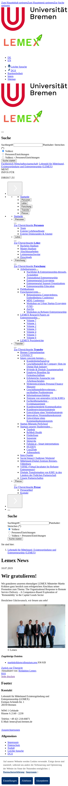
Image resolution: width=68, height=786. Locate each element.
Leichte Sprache (16, 751)
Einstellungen (10, 780)
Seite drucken (8, 676)
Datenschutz (14, 745)
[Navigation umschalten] (2, 132)
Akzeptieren (42, 780)
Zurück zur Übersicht (12, 668)
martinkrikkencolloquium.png (23, 662)
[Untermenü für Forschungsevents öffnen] (39, 292)
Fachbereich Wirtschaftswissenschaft (19, 163)
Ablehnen (26, 780)
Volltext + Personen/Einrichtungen (22, 157)
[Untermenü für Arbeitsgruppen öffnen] (37, 269)
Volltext (9, 151)
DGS (10, 753)
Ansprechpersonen (10, 730)
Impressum (13, 742)
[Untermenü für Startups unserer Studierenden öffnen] (51, 427)
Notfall (11, 748)
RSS (3, 673)
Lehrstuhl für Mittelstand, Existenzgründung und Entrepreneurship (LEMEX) (32, 165)
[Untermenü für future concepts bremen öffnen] (44, 358)
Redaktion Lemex (27, 670)
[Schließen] (15, 223)
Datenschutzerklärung (13, 772)
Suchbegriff (7, 144)
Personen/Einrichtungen (17, 154)
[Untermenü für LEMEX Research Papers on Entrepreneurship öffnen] (38, 318)
